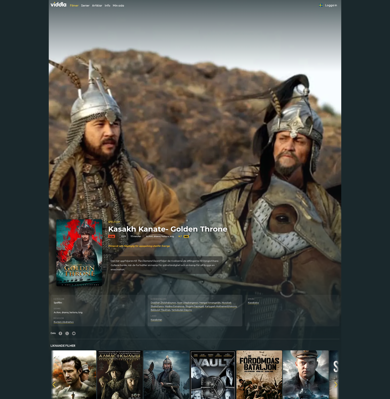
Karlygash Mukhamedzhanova (221, 306)
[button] (321, 5)
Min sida (118, 5)
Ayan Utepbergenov (187, 302)
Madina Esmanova (174, 306)
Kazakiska (253, 302)
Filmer (74, 5)
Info (107, 5)
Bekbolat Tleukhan (160, 309)
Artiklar (97, 5)
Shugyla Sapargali (194, 306)
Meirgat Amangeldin (210, 302)
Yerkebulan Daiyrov (181, 309)
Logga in (331, 5)
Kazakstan (156, 319)
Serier (85, 5)
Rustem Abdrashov (64, 321)
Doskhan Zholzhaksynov (163, 302)
